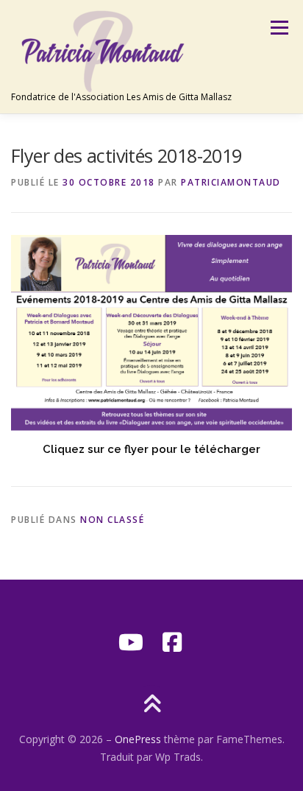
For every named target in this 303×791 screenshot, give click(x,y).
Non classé (112, 519)
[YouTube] (131, 642)
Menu (278, 27)
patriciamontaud (231, 182)
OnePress (138, 739)
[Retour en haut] (152, 704)
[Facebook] (172, 642)
